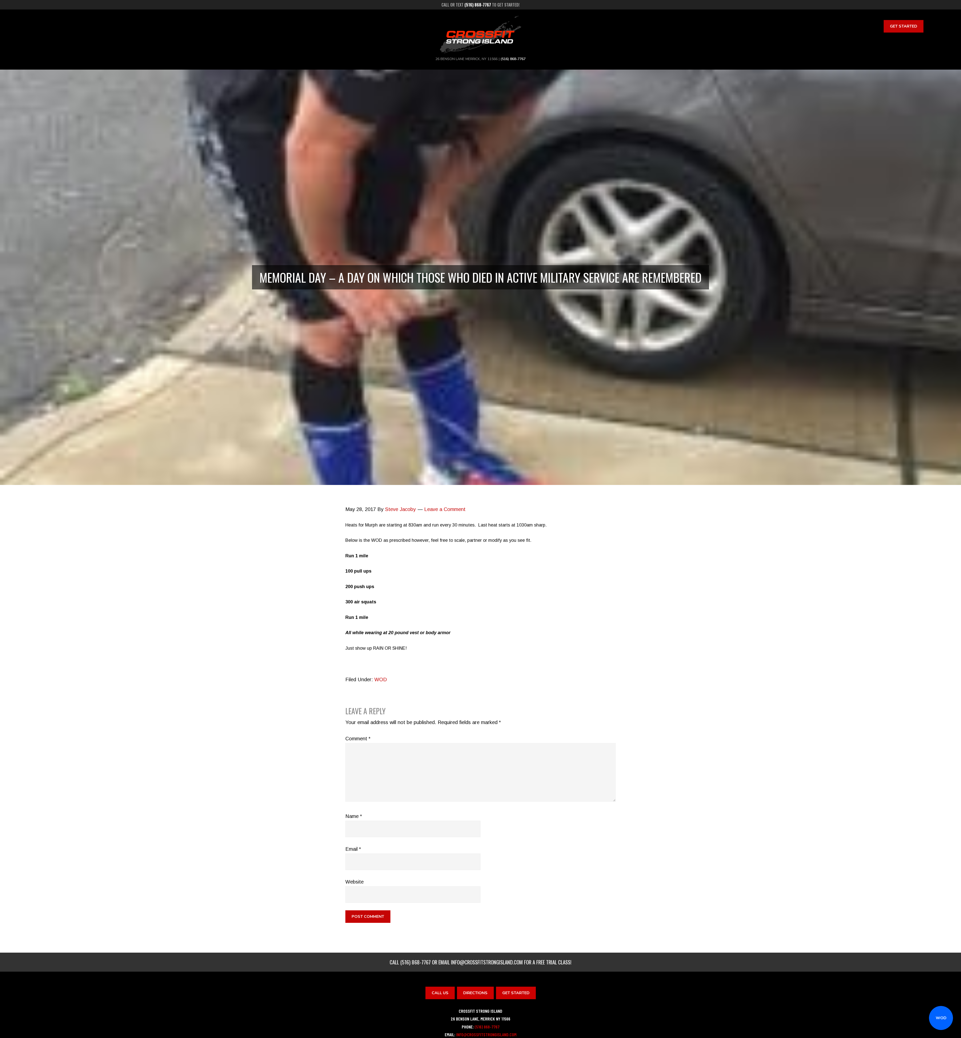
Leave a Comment (444, 509)
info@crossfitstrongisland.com (487, 962)
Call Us (440, 993)
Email (353, 849)
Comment (357, 738)
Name (353, 816)
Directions (475, 993)
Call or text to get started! (480, 5)
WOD (941, 1018)
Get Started (903, 26)
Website (354, 882)
